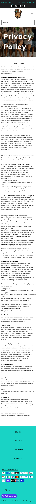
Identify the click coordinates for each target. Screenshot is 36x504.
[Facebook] (2, 490)
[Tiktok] (9, 490)
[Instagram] (6, 490)
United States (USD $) (9, 469)
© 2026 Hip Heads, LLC (8, 501)
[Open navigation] (5, 13)
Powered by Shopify (24, 501)
